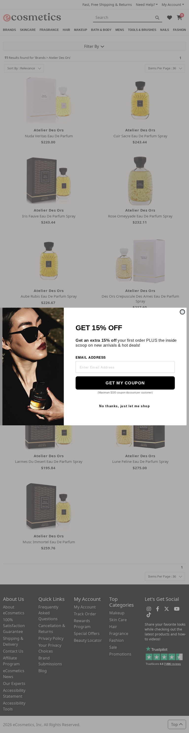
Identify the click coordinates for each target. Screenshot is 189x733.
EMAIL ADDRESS (91, 357)
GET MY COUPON (125, 382)
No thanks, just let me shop (124, 406)
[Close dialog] (182, 312)
